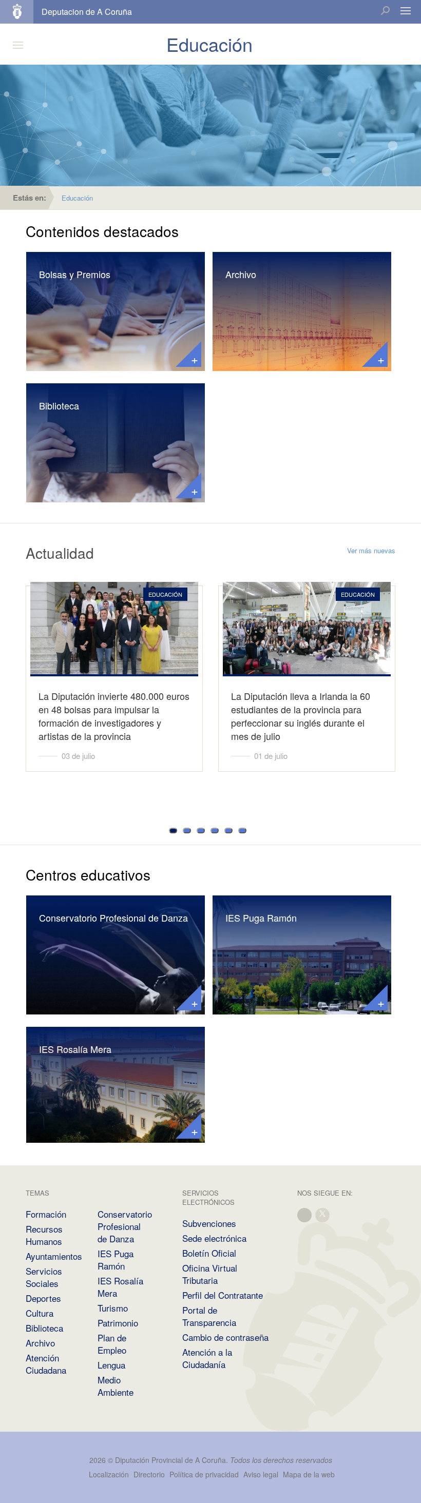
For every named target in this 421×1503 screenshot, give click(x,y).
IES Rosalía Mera (75, 1049)
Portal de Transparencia (209, 1316)
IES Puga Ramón (261, 917)
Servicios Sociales (44, 1277)
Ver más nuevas (371, 550)
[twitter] (323, 1213)
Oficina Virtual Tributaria (209, 1273)
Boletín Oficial (209, 1252)
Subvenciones (209, 1223)
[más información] (188, 354)
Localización (109, 1474)
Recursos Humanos (44, 1234)
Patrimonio (118, 1322)
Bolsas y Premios (74, 274)
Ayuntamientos (54, 1256)
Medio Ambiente (115, 1385)
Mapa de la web (309, 1474)
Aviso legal (260, 1474)
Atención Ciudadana (46, 1363)
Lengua (111, 1364)
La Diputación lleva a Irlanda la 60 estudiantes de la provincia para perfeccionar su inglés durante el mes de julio (300, 716)
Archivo (240, 274)
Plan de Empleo (112, 1343)
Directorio (149, 1474)
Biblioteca (59, 405)
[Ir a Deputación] (21, 12)
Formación (46, 1213)
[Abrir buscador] (385, 12)
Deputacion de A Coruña (87, 11)
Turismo (113, 1307)
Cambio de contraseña (225, 1337)
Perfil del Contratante (222, 1295)
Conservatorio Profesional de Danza (113, 917)
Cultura (39, 1312)
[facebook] (305, 1213)
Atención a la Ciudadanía (207, 1358)
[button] (173, 830)
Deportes (43, 1298)
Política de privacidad (205, 1474)
